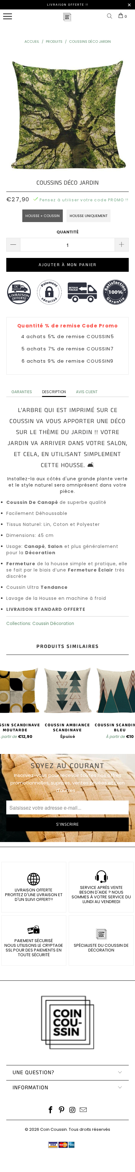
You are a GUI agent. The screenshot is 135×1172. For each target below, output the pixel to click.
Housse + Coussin (42, 215)
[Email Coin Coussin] (83, 1110)
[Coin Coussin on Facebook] (51, 1110)
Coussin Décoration (53, 624)
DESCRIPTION (54, 391)
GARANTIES (21, 391)
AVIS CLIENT (87, 391)
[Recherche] (110, 16)
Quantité (67, 232)
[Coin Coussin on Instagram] (73, 1110)
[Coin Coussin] (67, 20)
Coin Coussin (53, 1129)
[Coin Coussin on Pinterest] (62, 1110)
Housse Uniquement (88, 215)
